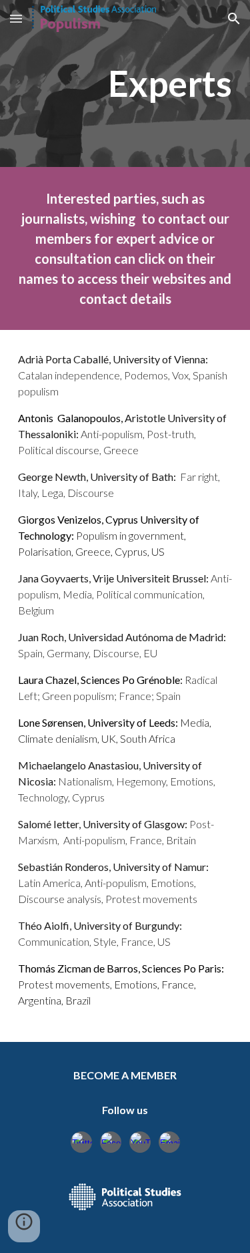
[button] (16, 18)
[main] (125, 83)
